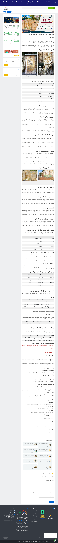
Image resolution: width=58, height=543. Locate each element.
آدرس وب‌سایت (52, 496)
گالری (38, 11)
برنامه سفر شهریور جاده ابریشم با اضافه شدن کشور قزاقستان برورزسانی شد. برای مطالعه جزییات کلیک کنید (29, 2)
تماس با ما (31, 11)
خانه (53, 11)
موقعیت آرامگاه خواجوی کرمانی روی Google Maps (46, 435)
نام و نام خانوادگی (51, 492)
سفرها (50, 11)
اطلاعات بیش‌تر (16, 55)
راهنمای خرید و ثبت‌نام (25, 11)
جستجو (6, 65)
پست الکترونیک (35, 492)
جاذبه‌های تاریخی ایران (33, 473)
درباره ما (35, 11)
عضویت (6, 75)
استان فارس (38, 473)
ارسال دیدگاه (51, 501)
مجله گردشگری (43, 11)
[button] (51, 8)
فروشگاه (47, 11)
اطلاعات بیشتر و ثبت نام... (28, 3)
